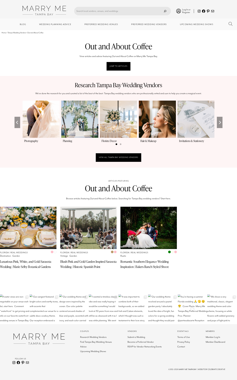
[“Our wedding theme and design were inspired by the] (74, 309)
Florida (4, 252)
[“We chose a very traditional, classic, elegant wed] (222, 309)
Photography (31, 141)
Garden (16, 256)
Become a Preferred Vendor (141, 342)
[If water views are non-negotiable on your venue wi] (15, 309)
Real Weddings (19, 252)
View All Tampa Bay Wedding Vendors (118, 157)
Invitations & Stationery (191, 141)
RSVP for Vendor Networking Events (145, 346)
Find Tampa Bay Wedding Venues (96, 342)
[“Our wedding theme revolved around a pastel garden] (163, 309)
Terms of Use (183, 337)
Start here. (166, 198)
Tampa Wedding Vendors (17, 33)
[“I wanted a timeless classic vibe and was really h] (103, 309)
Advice (83, 346)
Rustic (123, 256)
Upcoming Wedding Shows (93, 351)
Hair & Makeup (148, 141)
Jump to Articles (118, 66)
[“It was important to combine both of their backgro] (133, 309)
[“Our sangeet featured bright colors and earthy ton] (44, 309)
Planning (67, 141)
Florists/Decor (109, 141)
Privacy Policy (183, 342)
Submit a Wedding (136, 337)
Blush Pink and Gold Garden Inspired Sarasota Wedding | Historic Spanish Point (88, 264)
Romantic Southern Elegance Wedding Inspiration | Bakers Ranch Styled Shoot (144, 264)
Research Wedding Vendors (93, 337)
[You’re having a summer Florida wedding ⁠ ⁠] (192, 309)
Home (4, 33)
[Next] (219, 122)
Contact (181, 346)
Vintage (64, 256)
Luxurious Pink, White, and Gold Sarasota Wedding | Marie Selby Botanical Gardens (25, 264)
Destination (5, 256)
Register (186, 12)
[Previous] (17, 122)
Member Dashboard (215, 342)
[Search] (165, 11)
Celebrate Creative (216, 369)
